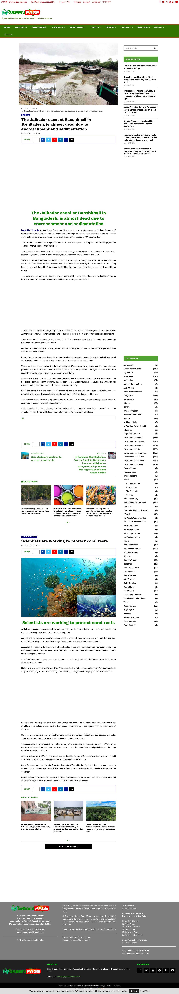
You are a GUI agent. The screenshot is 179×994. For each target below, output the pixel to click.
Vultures (129, 495)
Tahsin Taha (129, 591)
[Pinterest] (159, 970)
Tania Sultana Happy (132, 595)
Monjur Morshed (131, 545)
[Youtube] (172, 970)
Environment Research (133, 445)
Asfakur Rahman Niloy (133, 384)
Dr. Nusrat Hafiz (130, 422)
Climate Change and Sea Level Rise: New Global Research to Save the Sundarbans (35, 511)
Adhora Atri (128, 365)
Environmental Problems (134, 460)
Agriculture (128, 373)
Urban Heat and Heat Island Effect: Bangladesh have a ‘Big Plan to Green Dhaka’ (36, 826)
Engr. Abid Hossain (132, 434)
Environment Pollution (133, 438)
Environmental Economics (135, 453)
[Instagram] (153, 970)
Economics (57, 27)
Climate (95, 27)
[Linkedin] (166, 970)
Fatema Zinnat (130, 468)
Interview (127, 507)
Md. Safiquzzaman (132, 533)
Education (128, 430)
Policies (77, 2)
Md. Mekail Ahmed (131, 529)
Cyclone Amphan (131, 411)
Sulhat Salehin (130, 583)
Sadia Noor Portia (131, 568)
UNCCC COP (129, 610)
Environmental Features (134, 457)
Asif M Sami (129, 388)
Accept (134, 991)
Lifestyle (125, 27)
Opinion (110, 27)
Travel (126, 602)
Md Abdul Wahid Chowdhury (136, 518)
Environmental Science (133, 464)
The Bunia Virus (133, 491)
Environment (77, 27)
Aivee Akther (129, 376)
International (39, 27)
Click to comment (68, 847)
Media (126, 541)
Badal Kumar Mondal (133, 392)
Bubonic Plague (133, 483)
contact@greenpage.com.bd (68, 977)
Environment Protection (29, 536)
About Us (96, 2)
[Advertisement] (129, 14)
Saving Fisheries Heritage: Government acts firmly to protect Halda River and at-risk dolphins (141, 109)
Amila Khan (128, 380)
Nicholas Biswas (131, 552)
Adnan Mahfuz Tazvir (133, 369)
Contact (86, 2)
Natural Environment (132, 549)
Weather (127, 614)
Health (158, 27)
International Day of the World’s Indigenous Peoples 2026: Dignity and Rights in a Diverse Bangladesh (140, 151)
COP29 (126, 407)
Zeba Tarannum (130, 621)
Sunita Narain (129, 587)
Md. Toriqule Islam (132, 537)
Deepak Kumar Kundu (133, 415)
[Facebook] (139, 970)
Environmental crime (133, 449)
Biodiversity (129, 399)
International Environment (135, 503)
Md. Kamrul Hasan (131, 526)
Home (7, 27)
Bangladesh (21, 27)
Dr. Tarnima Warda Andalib (135, 426)
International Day (131, 499)
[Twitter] (146, 970)
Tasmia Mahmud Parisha (134, 598)
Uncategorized (130, 606)
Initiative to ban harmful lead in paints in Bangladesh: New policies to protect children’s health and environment (140, 137)
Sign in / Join (65, 2)
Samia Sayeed (130, 575)
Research (142, 27)
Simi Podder (129, 579)
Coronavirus (131, 487)
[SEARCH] (155, 48)
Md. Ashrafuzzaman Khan (135, 522)
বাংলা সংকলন (106, 2)
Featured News (130, 472)
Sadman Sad (129, 572)
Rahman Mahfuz (130, 560)
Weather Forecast (131, 617)
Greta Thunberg (130, 476)
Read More (145, 991)
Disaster (127, 418)
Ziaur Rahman (130, 625)
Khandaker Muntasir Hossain (136, 510)
